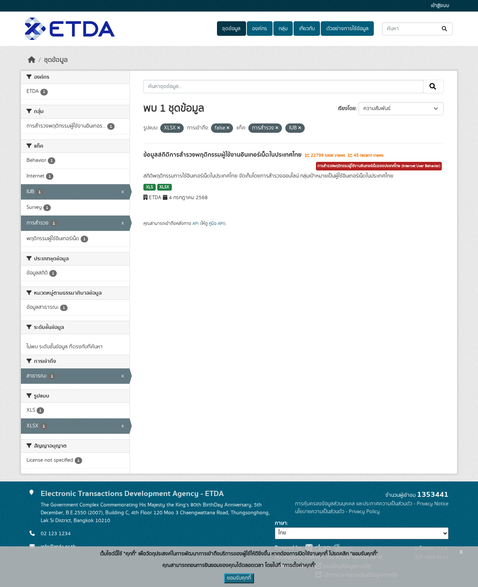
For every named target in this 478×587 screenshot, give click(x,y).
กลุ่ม (283, 28)
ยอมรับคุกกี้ (239, 578)
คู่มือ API (216, 223)
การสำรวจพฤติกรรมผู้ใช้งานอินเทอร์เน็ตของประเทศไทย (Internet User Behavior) (378, 166)
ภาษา (281, 523)
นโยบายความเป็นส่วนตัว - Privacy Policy (337, 511)
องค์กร (259, 28)
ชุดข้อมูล (231, 28)
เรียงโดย (347, 108)
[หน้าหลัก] (31, 60)
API (195, 223)
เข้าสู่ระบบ (440, 5)
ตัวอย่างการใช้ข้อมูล (347, 28)
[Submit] (445, 28)
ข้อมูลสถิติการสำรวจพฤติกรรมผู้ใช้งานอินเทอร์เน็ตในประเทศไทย (223, 155)
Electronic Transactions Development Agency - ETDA (132, 493)
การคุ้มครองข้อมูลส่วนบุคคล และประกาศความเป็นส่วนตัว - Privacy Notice (371, 504)
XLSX (164, 187)
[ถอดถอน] (178, 128)
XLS (149, 187)
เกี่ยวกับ (307, 28)
